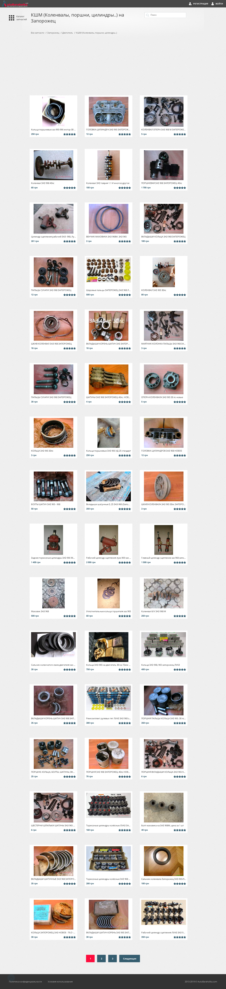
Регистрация (200, 3)
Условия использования (60, 981)
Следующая (129, 958)
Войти (219, 3)
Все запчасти (37, 32)
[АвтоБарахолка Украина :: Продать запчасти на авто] (14, 3)
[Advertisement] (113, 65)
